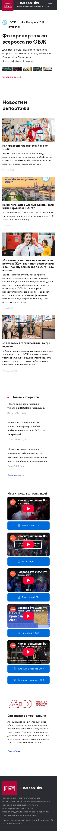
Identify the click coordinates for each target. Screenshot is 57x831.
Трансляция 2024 (31, 525)
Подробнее (13, 751)
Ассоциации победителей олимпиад (30, 820)
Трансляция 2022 (31, 597)
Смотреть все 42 (11, 76)
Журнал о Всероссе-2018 (31, 680)
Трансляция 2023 (31, 561)
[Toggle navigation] (50, 5)
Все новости (14, 475)
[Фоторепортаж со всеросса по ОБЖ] (7, 69)
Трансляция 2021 (30, 633)
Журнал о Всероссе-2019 (31, 668)
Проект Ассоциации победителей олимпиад (33, 6)
